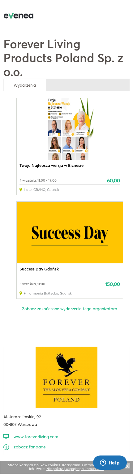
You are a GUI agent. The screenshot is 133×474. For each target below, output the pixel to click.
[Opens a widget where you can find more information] (110, 463)
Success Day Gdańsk (39, 268)
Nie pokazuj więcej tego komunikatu (75, 469)
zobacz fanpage (30, 447)
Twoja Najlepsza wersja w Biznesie (51, 165)
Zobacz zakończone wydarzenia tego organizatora (69, 308)
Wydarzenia (25, 85)
